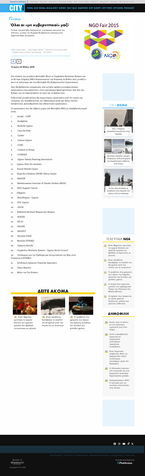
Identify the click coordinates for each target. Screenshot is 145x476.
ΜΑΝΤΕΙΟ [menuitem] (83, 8)
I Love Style (84, 2)
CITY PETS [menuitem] (107, 8)
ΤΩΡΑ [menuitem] (30, 8)
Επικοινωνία (81, 455)
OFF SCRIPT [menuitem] (95, 8)
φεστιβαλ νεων (36, 50)
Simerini (43, 2)
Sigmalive (34, 2)
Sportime (53, 2)
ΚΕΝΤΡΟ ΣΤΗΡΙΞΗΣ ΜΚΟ (56, 50)
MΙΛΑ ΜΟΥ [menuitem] (52, 8)
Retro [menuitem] (62, 8)
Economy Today (65, 2)
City (75, 2)
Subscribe (130, 455)
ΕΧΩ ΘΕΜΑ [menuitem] (40, 8)
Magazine (104, 2)
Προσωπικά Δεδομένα (98, 455)
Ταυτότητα (68, 455)
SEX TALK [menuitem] (72, 8)
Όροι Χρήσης (55, 455)
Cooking (113, 2)
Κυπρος (16, 19)
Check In (94, 2)
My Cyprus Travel (126, 2)
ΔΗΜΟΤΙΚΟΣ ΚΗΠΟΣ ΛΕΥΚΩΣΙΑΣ (27, 52)
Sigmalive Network (18, 2)
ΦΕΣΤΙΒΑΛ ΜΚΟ (19, 50)
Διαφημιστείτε (117, 455)
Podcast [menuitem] (129, 8)
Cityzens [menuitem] (118, 8)
